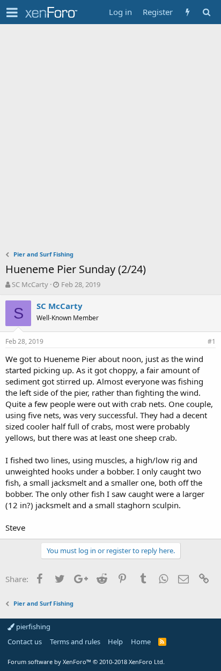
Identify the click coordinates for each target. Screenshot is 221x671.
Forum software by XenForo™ (86, 662)
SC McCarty (30, 284)
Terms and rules (75, 641)
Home (141, 641)
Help (115, 641)
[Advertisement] (110, 139)
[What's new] (187, 12)
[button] (12, 12)
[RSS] (162, 641)
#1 (212, 341)
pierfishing (32, 626)
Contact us (25, 641)
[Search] (206, 12)
